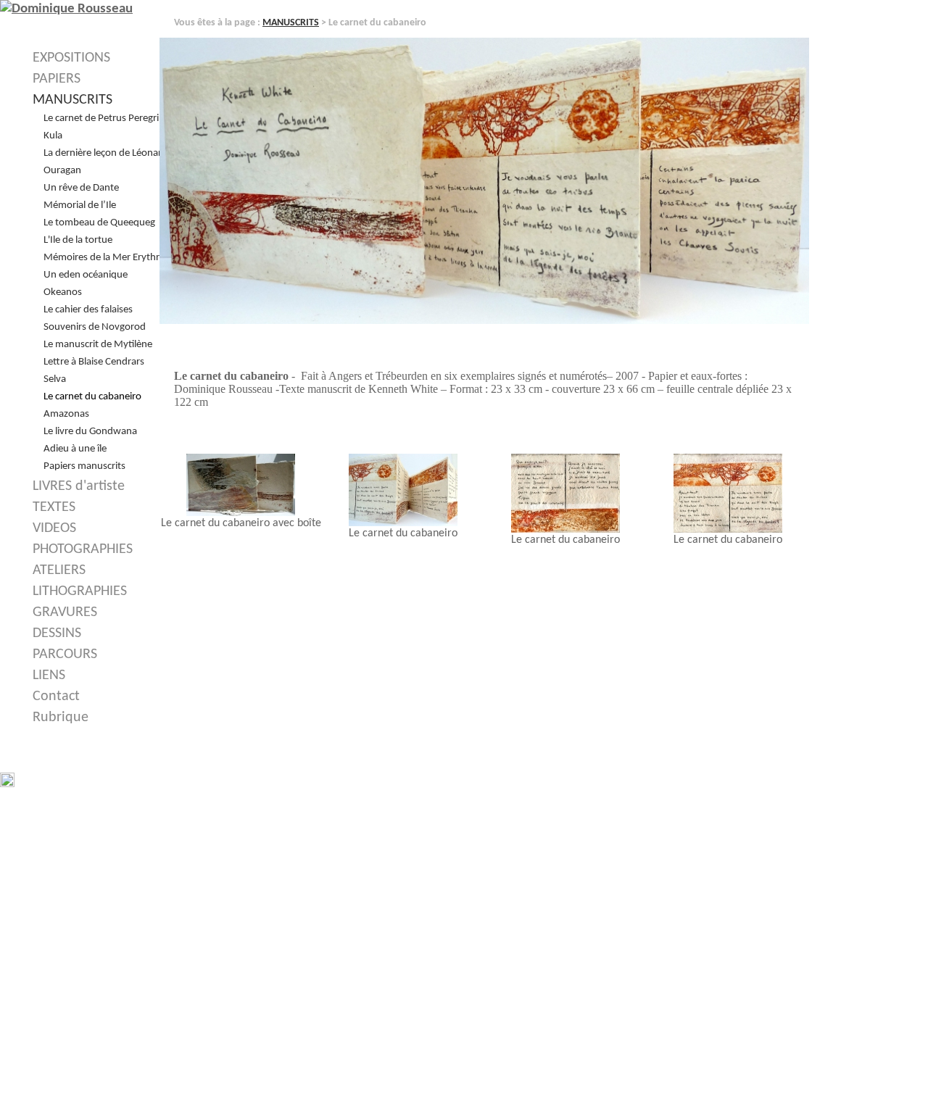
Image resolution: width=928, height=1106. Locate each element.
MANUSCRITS (290, 23)
